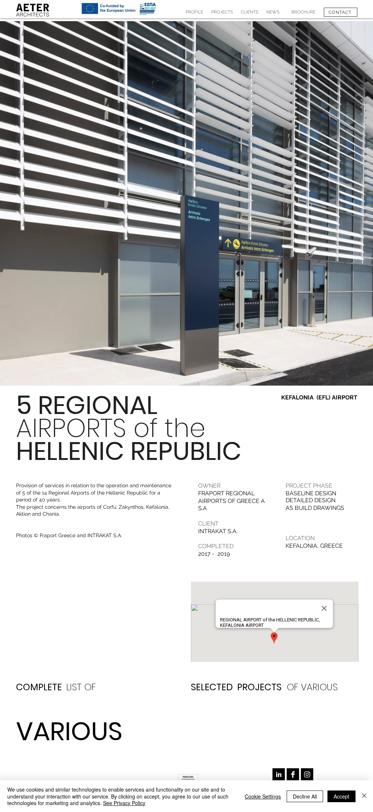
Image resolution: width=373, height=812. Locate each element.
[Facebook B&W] (293, 774)
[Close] (364, 796)
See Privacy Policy (124, 803)
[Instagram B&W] (307, 774)
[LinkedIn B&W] (278, 774)
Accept (341, 796)
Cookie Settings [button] (263, 796)
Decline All (305, 796)
